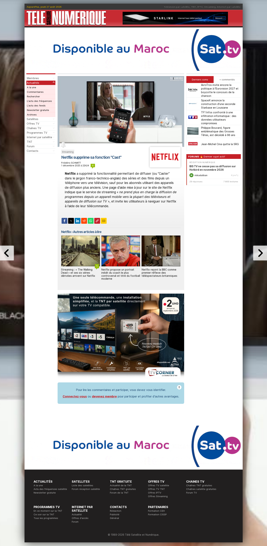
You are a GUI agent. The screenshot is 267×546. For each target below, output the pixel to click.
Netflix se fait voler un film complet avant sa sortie (158, 271)
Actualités (33, 82)
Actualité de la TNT (121, 485)
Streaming (210, 6)
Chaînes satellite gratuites (201, 489)
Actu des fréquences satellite (50, 489)
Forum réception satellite (86, 489)
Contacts (32, 151)
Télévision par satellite (177, 6)
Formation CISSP (157, 514)
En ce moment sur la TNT (48, 510)
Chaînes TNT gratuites (123, 489)
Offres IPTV (154, 492)
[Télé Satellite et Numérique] (66, 18)
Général (114, 518)
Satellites (32, 119)
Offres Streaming (158, 496)
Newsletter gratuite (38, 110)
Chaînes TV (34, 128)
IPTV (200, 6)
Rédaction (115, 510)
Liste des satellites (82, 485)
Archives (32, 114)
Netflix (66, 232)
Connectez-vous (75, 396)
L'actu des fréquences (39, 101)
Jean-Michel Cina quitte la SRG (220, 144)
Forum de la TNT (119, 492)
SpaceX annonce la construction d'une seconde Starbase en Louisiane (218, 104)
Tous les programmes (46, 518)
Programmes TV (37, 132)
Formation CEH (156, 510)
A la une (31, 87)
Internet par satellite (228, 6)
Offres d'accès (80, 518)
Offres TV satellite (158, 485)
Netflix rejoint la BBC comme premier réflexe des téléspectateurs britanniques (119, 272)
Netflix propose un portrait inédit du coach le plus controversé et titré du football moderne (80, 274)
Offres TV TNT (156, 489)
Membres (33, 78)
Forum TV (191, 492)
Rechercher (33, 96)
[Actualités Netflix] (165, 166)
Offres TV (33, 123)
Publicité (114, 514)
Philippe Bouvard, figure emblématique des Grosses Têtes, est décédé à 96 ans (218, 131)
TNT (193, 6)
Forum (31, 146)
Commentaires (35, 91)
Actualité (77, 514)
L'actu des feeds (36, 105)
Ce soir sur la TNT (44, 514)
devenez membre (104, 396)
